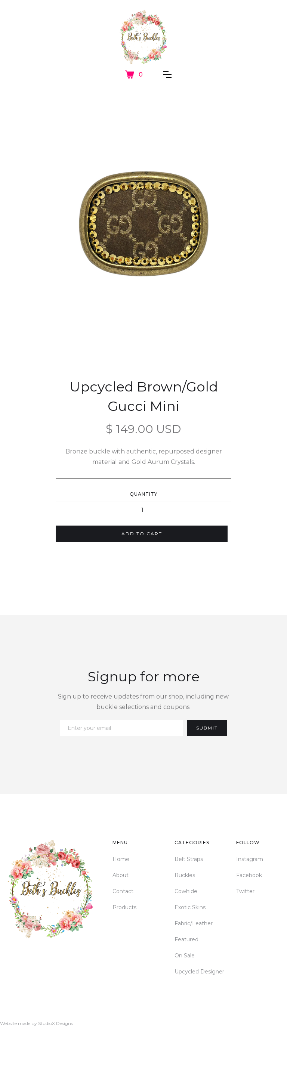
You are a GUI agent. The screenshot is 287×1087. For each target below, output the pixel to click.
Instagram (249, 859)
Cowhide (186, 891)
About (120, 875)
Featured (186, 939)
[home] (143, 37)
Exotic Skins (190, 907)
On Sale (185, 955)
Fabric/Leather (194, 923)
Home (120, 859)
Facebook (249, 875)
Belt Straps (189, 859)
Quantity (143, 494)
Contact (122, 891)
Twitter (245, 891)
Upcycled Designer (199, 971)
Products (124, 907)
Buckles (185, 875)
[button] (133, 74)
